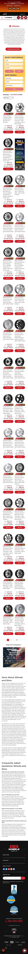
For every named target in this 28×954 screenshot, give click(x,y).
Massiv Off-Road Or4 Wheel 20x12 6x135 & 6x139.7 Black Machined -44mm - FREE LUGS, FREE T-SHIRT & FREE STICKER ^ (8, 374)
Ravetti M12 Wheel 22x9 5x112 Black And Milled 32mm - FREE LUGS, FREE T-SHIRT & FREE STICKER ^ (8, 585)
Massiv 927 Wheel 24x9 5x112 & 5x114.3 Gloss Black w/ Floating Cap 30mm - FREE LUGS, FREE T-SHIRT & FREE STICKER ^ (20, 337)
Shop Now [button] (5, 860)
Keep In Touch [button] (6, 866)
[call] (18, 17)
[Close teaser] (6, 948)
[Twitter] (6, 869)
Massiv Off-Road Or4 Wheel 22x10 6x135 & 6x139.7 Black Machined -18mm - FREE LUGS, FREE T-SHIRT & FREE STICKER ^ (20, 374)
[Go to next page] (20, 640)
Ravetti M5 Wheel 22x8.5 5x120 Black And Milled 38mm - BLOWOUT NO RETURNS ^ (7, 119)
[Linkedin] (14, 869)
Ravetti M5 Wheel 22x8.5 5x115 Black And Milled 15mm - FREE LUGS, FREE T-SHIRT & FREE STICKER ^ (20, 550)
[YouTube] (9, 869)
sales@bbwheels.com (14, 925)
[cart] (25, 17)
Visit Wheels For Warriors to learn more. (14, 663)
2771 (17, 639)
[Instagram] (11, 869)
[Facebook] (4, 869)
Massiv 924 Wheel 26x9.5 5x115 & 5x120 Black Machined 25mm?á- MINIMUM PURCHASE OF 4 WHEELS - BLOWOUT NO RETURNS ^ (8, 156)
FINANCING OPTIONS (14, 49)
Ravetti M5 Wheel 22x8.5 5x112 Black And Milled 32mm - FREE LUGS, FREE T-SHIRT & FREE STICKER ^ (8, 620)
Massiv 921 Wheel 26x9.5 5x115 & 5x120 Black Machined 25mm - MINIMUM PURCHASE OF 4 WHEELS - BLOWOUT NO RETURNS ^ (8, 265)
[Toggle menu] (2, 18)
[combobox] (22, 645)
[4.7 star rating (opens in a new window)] (11, 898)
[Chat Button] (24, 950)
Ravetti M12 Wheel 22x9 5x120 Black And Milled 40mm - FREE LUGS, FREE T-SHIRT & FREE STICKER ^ (8, 410)
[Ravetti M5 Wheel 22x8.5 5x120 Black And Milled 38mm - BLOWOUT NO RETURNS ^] (8, 107)
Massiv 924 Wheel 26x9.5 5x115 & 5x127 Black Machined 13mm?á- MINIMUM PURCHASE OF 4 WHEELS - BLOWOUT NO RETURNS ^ (8, 193)
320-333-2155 (15, 921)
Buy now (8, 131)
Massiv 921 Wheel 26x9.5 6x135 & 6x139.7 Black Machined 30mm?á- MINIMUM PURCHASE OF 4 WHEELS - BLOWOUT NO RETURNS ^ (20, 265)
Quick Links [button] (6, 854)
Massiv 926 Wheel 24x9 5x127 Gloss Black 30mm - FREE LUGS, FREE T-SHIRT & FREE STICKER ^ (20, 410)
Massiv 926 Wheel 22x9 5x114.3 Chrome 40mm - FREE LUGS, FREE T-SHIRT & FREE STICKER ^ (19, 301)
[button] (22, 17)
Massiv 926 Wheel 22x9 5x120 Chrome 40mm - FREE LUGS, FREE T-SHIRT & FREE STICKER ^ (19, 191)
